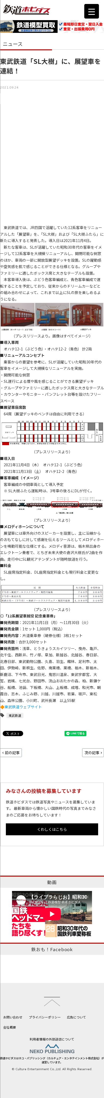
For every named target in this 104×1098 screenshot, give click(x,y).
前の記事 (12, 752)
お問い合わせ (12, 1017)
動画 (52, 882)
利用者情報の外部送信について (52, 1039)
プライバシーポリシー (45, 1017)
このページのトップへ (52, 1001)
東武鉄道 (15, 715)
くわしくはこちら (52, 829)
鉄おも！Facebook (52, 949)
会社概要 (9, 1027)
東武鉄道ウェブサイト (23, 706)
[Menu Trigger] (91, 11)
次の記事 (92, 752)
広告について (76, 1017)
